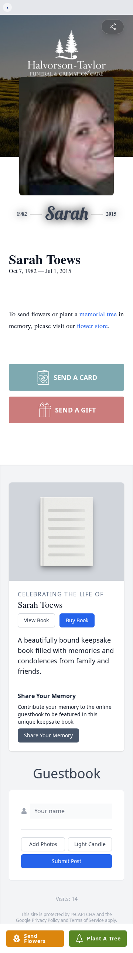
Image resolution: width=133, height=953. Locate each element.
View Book (36, 620)
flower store (92, 325)
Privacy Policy (45, 920)
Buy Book (77, 620)
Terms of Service (86, 920)
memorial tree (98, 313)
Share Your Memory (48, 735)
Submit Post (66, 861)
